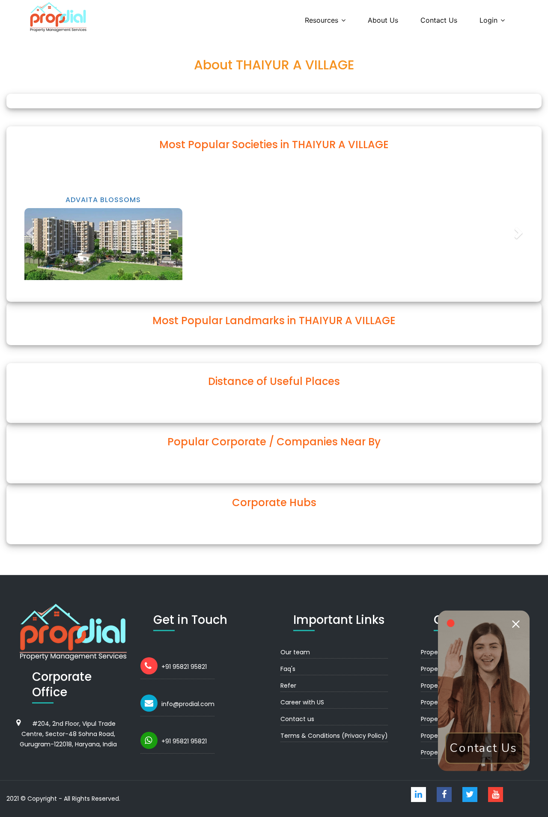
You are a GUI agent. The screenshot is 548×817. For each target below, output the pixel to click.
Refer (288, 685)
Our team (295, 652)
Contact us (438, 20)
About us (383, 20)
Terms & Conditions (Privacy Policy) (334, 735)
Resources (321, 20)
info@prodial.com (187, 704)
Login (488, 20)
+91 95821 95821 (184, 666)
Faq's (287, 669)
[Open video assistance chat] (484, 690)
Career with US (302, 702)
